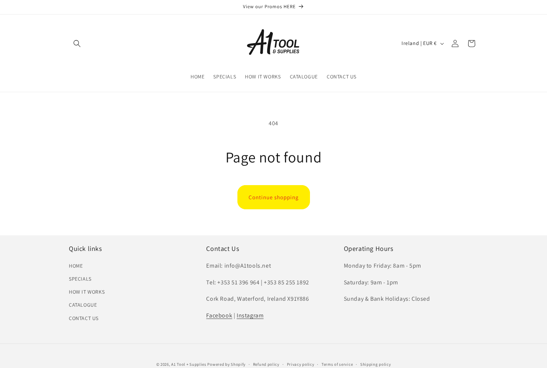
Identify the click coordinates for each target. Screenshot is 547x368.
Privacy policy (300, 364)
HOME (76, 265)
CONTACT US (84, 318)
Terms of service (337, 364)
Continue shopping (274, 197)
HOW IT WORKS (87, 291)
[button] (77, 43)
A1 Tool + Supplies (189, 364)
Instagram (250, 315)
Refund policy (266, 364)
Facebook (219, 315)
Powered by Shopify (226, 364)
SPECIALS (80, 278)
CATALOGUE (83, 304)
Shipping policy (375, 364)
